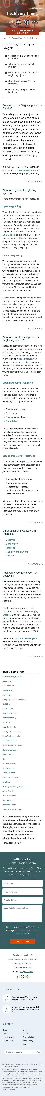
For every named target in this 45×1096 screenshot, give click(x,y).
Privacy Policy (21, 930)
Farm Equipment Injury (11, 736)
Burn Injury (7, 695)
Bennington (12, 544)
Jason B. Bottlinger (25, 638)
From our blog (12, 989)
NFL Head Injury (9, 763)
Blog (25, 1030)
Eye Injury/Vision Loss (11, 731)
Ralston (10, 556)
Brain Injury (7, 690)
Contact (26, 1033)
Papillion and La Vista (17, 552)
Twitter (22, 976)
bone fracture (25, 359)
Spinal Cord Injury (9, 791)
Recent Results (8, 1041)
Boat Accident (8, 685)
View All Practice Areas (11, 809)
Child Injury (7, 704)
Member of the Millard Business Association (35, 22)
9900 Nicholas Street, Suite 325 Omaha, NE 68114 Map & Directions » (22, 961)
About (4, 1033)
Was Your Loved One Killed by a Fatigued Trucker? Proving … (24, 998)
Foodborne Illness (9, 740)
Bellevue (10, 540)
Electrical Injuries (9, 727)
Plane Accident (8, 772)
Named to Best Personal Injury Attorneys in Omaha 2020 (10, 22)
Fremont (10, 548)
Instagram (27, 976)
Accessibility (28, 1041)
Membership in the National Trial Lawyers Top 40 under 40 (26, 22)
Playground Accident (11, 777)
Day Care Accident (10, 713)
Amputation (12, 421)
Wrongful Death (9, 805)
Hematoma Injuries (10, 750)
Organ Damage (8, 768)
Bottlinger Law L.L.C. (15, 3)
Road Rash (6, 782)
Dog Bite (6, 722)
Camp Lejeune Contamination (14, 699)
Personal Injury (17, 38)
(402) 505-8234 (26, 971)
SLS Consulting (10, 1090)
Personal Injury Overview (12, 676)
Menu (40, 3)
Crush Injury (7, 708)
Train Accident (8, 800)
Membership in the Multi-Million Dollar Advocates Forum (18, 22)
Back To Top (34, 181)
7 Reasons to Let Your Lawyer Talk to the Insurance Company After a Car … (25, 1009)
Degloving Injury (9, 718)
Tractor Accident (9, 795)
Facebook (18, 976)
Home (4, 38)
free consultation (27, 170)
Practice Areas (8, 1037)
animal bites (8, 235)
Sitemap (7, 1024)
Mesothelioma (8, 754)
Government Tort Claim (12, 745)
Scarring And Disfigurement (13, 786)
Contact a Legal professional (22, 32)
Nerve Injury (7, 759)
